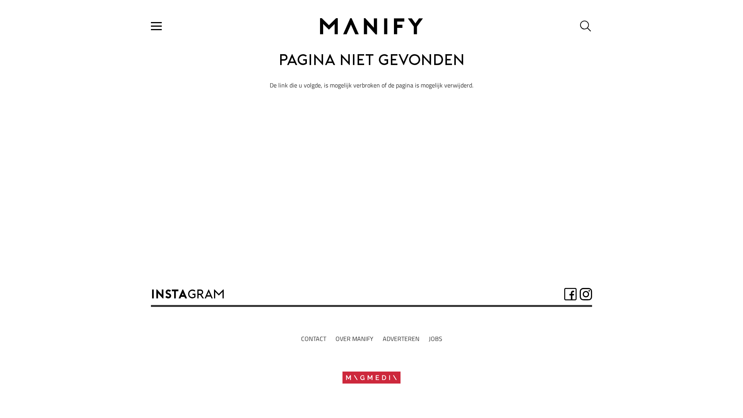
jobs (435, 338)
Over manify (354, 338)
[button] (156, 26)
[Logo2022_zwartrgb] (371, 26)
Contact (313, 338)
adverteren (401, 338)
